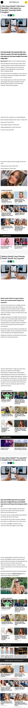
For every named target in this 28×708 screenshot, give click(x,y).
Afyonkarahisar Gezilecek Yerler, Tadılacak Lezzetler (20, 449)
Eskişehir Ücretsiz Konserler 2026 (5, 449)
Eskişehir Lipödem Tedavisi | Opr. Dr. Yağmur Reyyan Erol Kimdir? (7, 657)
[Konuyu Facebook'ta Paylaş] (9, 15)
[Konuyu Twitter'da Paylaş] (11, 15)
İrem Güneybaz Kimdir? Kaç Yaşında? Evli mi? (20, 247)
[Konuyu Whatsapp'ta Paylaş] (13, 15)
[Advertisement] (14, 42)
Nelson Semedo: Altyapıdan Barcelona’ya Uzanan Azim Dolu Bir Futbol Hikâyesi (20, 657)
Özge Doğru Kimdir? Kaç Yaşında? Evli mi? (6, 247)
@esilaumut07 (4, 61)
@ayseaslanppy (17, 573)
